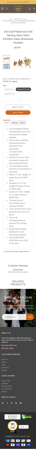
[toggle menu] (2, 8)
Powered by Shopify (24, 436)
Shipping (14, 123)
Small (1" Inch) (9, 89)
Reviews (4, 370)
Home (11, 19)
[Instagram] (16, 403)
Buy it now (18, 112)
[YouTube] (20, 403)
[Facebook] (7, 403)
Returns (22, 123)
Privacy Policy (6, 381)
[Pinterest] (11, 403)
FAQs (3, 365)
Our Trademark (6, 389)
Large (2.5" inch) (9, 94)
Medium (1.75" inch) (23, 89)
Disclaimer (5, 383)
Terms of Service (7, 386)
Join (30, 317)
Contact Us (5, 367)
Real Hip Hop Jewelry (20, 19)
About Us (5, 359)
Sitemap (4, 391)
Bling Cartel (14, 436)
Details (6, 123)
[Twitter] (2, 403)
